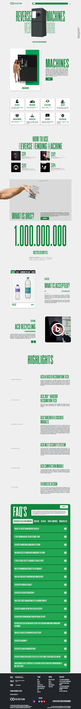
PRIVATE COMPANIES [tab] (53, 521)
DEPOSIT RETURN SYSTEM (40, 688)
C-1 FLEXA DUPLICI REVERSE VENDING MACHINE (64, 683)
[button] (34, 701)
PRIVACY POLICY (51, 686)
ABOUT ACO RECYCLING (52, 679)
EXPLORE (49, 79)
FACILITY (12, 681)
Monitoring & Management (51, 3)
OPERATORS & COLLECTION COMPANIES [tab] (23, 521)
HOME (38, 679)
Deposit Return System (58, 3)
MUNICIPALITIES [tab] (63, 521)
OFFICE (11, 677)
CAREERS (50, 681)
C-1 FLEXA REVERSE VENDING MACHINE (64, 686)
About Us (37, 3)
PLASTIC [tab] (13, 272)
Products (40, 3)
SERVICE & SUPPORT (40, 685)
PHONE (11, 685)
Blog (62, 3)
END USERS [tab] (36, 521)
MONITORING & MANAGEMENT (41, 686)
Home (34, 3)
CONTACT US (64, 507)
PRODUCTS (38, 683)
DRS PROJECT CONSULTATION (63, 691)
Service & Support (45, 3)
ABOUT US (38, 681)
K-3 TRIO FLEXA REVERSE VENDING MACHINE (65, 681)
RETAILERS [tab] (43, 521)
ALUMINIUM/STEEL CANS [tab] (25, 272)
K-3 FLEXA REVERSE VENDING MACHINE (64, 679)
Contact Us (65, 3)
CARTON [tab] (33, 272)
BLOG (38, 690)
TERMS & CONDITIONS (51, 685)
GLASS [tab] (17, 272)
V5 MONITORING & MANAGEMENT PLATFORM (63, 688)
